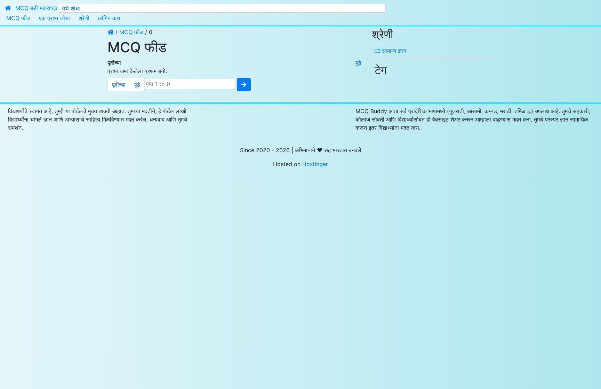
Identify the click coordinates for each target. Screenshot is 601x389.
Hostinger (315, 164)
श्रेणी (84, 18)
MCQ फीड (18, 18)
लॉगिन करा (109, 18)
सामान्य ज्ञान (393, 50)
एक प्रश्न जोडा (54, 18)
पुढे (358, 62)
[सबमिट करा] (244, 84)
